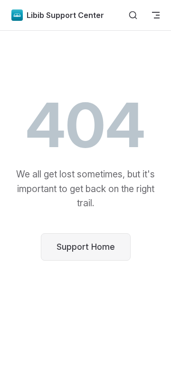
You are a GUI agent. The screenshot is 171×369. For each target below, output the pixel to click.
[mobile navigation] (155, 15)
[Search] (133, 15)
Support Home (86, 247)
